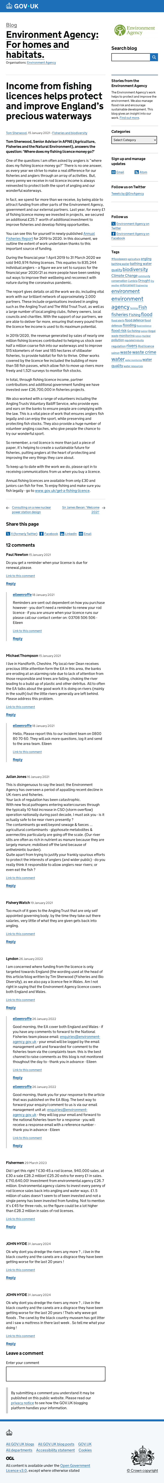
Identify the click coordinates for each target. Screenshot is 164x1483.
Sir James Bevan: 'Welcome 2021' (80, 509)
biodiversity (135, 269)
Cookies (85, 1450)
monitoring (127, 335)
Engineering (142, 285)
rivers (131, 345)
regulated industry (134, 340)
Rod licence (146, 346)
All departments (19, 1450)
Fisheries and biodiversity (69, 133)
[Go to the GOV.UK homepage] (22, 6)
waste (126, 352)
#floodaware (119, 259)
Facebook (51, 534)
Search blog (124, 48)
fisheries (119, 314)
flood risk (119, 330)
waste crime (144, 352)
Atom (143, 172)
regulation (118, 346)
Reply (11, 583)
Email (87, 534)
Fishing (134, 314)
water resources (133, 366)
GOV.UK (85, 1444)
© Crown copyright (142, 1470)
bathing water (120, 264)
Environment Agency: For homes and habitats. (52, 44)
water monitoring (133, 360)
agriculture (134, 259)
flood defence (134, 320)
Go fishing (133, 331)
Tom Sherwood (16, 133)
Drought (144, 280)
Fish (142, 307)
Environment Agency (41, 62)
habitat (144, 331)
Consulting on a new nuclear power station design (31, 509)
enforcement (127, 285)
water (118, 359)
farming (134, 308)
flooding (129, 325)
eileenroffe (22, 594)
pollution (117, 340)
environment (125, 291)
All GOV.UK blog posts (56, 1444)
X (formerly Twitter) (24, 534)
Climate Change (124, 275)
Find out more (129, 118)
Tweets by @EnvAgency (127, 193)
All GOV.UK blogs (20, 1444)
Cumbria (133, 280)
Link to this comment (20, 576)
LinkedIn (71, 534)
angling (146, 259)
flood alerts (117, 320)
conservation (119, 280)
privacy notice (22, 1403)
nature (138, 336)
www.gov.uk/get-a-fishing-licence (62, 490)
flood (146, 314)
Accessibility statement (55, 1450)
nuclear (146, 335)
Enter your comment (22, 1362)
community (144, 275)
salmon (115, 352)
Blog (11, 25)
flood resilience (144, 325)
